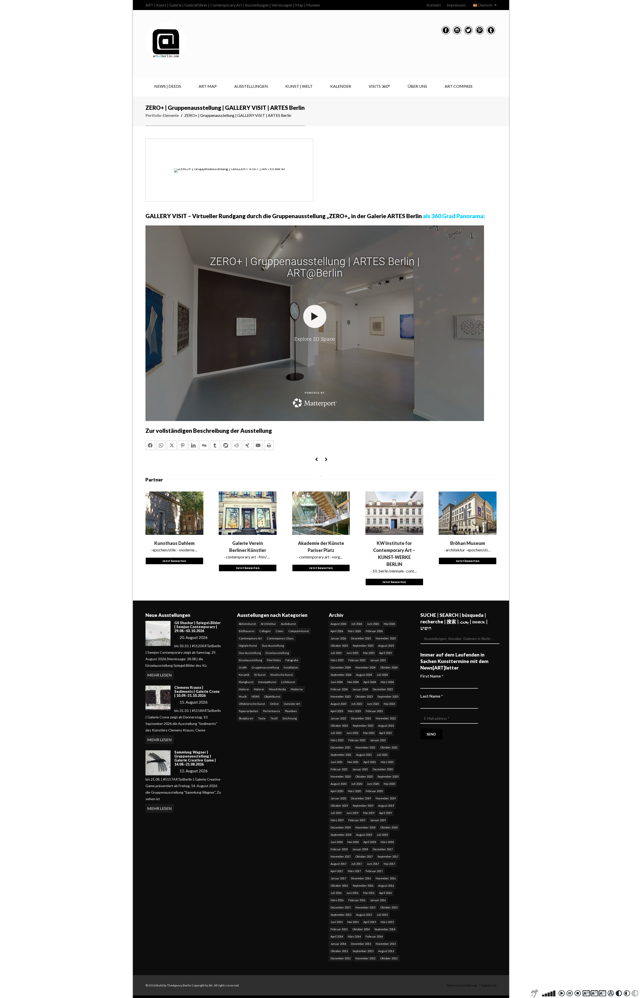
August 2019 (386, 805)
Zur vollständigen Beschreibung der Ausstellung (208, 430)
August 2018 (364, 834)
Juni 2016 (352, 892)
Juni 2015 (337, 922)
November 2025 (386, 638)
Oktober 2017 (364, 856)
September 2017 (387, 856)
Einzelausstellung (277, 652)
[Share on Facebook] (150, 445)
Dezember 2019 (361, 798)
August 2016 (386, 885)
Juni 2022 (352, 732)
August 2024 (364, 674)
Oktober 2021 (388, 747)
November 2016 (386, 878)
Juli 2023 (356, 703)
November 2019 (386, 798)
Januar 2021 (360, 769)
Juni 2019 (352, 812)
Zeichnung (289, 718)
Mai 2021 (353, 762)
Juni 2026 (373, 623)
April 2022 (385, 732)
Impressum (456, 5)
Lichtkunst (288, 682)
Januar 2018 (360, 849)
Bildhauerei (247, 631)
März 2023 (354, 711)
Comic (280, 631)
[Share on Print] (269, 445)
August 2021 (364, 754)
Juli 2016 (336, 892)
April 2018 (369, 842)
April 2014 (337, 936)
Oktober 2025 (339, 645)
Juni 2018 (337, 842)
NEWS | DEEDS (167, 86)
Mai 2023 (389, 703)
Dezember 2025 (361, 638)
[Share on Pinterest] (182, 445)
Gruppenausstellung (265, 667)
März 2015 (387, 922)
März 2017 (354, 871)
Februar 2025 (356, 660)
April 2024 (369, 682)
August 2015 (364, 914)
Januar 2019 (378, 820)
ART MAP (208, 86)
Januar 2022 (378, 740)
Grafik (243, 667)
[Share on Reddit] (236, 445)
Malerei (244, 689)
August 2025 (386, 645)
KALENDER (340, 86)
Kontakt (434, 5)
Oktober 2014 (361, 929)
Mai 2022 (368, 732)
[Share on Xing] (247, 445)
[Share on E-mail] (258, 445)
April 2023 (337, 711)
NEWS (255, 696)
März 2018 (387, 842)
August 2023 (338, 703)
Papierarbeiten (248, 711)
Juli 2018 (382, 834)
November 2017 (341, 856)
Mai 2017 (389, 863)
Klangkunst (246, 682)
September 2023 (387, 696)
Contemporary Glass (280, 638)
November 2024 (365, 667)
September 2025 (363, 645)
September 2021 (341, 754)
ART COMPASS (458, 86)
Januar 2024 (360, 689)
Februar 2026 (374, 631)
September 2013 (363, 951)
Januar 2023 (338, 718)
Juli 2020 (356, 783)
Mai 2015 (353, 922)
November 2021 (365, 747)
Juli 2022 (336, 732)
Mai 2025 (368, 652)
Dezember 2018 (341, 827)
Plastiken (291, 711)
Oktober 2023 (364, 696)
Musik (243, 696)
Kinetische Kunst (281, 674)
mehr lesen (159, 675)
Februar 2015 (339, 929)
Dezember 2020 (383, 769)
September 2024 (341, 674)
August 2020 (338, 783)
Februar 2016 (356, 900)
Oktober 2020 (364, 776)
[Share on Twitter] (172, 445)
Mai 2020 (389, 783)
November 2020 (341, 776)
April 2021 (369, 762)
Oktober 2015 (388, 907)
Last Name (431, 696)
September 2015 (341, 914)
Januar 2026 (338, 638)
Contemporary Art (250, 638)
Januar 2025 (378, 660)
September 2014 (384, 929)
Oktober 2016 (339, 885)
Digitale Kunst (248, 645)
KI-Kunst (260, 674)
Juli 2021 (382, 754)
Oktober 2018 (388, 827)
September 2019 (363, 805)
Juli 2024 (382, 674)
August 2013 (386, 951)
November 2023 (341, 696)
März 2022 (337, 740)
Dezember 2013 (361, 943)
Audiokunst (288, 623)
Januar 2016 (378, 900)
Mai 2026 (389, 623)
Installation (291, 667)
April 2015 (369, 922)
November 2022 (386, 718)
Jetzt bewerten (174, 561)
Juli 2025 (336, 652)
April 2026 (337, 631)
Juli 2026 (356, 623)
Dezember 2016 (361, 878)
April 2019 (385, 812)
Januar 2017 (338, 878)
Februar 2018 (339, 849)
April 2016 (385, 892)
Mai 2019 (368, 812)
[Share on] (225, 445)
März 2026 (354, 631)
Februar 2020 (374, 791)
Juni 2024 (337, 682)
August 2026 (338, 623)
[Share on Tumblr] (215, 445)
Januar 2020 (338, 798)
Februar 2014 (374, 936)
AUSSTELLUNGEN (251, 86)
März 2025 (337, 660)
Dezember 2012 (341, 958)
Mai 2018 (353, 842)
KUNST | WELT (299, 86)
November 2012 (365, 958)
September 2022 (363, 725)
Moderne (297, 689)
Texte (262, 718)
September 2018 (341, 834)
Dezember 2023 (383, 689)
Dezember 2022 (361, 718)
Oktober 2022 (339, 725)
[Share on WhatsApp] (161, 445)
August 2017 (338, 863)
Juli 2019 (336, 812)
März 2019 (337, 820)
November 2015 (365, 907)
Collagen (265, 631)
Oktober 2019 (339, 805)
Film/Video (274, 660)
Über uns (417, 86)
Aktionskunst (247, 623)
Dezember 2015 (341, 907)
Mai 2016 (368, 892)
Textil (274, 718)
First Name (431, 676)
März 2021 (387, 762)
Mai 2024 (353, 682)
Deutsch (485, 5)
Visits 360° (379, 86)
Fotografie (291, 660)
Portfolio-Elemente (162, 115)
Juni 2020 (373, 783)
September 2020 (387, 776)
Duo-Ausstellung (273, 645)
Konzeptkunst (267, 682)
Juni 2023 (373, 703)
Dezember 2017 (383, 849)
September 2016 (363, 885)
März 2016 (337, 900)
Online (274, 703)
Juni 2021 (337, 762)
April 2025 (385, 652)
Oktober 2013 (339, 951)
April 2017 (337, 871)
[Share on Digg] (204, 445)
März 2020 (354, 791)
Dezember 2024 (341, 667)
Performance (271, 711)
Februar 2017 (374, 871)
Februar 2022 (356, 740)
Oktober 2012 (388, 958)
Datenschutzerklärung (461, 985)
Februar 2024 (339, 689)
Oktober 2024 (388, 667)
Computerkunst (298, 631)
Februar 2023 (374, 711)
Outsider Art (292, 703)
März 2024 (387, 682)
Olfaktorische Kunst (252, 703)
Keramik (244, 674)
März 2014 (354, 936)
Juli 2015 (382, 914)
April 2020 (337, 791)
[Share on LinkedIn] (193, 445)
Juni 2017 (373, 863)
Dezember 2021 (341, 747)
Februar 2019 (356, 820)
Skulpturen (246, 718)
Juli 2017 (356, 863)
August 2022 (386, 725)
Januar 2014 (338, 943)
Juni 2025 (352, 652)
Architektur (268, 623)
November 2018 (365, 827)
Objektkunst (272, 696)
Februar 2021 (339, 769)
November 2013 (386, 943)
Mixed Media (277, 689)
